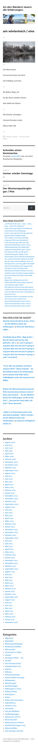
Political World (11, 692)
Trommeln (9, 708)
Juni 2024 (9, 513)
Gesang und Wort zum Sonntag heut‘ (16, 240)
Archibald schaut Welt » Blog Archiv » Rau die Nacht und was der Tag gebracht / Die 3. (18, 340)
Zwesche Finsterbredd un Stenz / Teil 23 (18, 301)
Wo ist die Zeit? (11, 720)
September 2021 (11, 597)
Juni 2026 (9, 448)
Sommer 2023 (10, 706)
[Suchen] (31, 207)
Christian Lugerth (11, 136)
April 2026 (9, 454)
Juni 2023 (9, 544)
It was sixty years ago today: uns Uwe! (17, 242)
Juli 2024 (8, 510)
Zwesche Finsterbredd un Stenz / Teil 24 (18, 250)
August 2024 (10, 507)
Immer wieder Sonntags (14, 678)
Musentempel (10, 683)
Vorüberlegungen (12, 714)
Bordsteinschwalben (13, 647)
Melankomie (10, 680)
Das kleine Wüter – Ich (14, 658)
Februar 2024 (10, 524)
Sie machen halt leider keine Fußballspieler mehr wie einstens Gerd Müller (18, 377)
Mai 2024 (8, 515)
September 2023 (11, 538)
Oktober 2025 (10, 468)
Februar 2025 (10, 490)
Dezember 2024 (11, 496)
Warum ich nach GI (12, 717)
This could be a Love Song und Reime (16, 238)
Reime (5, 139)
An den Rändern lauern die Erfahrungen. (17, 8)
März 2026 (9, 456)
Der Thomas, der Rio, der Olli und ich (16, 252)
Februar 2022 (10, 589)
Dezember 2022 (11, 560)
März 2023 (9, 552)
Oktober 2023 (10, 535)
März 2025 (9, 487)
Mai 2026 (9, 451)
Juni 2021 (8, 605)
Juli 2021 (8, 603)
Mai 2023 (8, 546)
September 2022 (11, 569)
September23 (10, 703)
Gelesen (8, 669)
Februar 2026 (10, 459)
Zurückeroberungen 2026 (15, 725)
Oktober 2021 (10, 594)
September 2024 (11, 504)
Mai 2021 (8, 608)
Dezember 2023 (11, 530)
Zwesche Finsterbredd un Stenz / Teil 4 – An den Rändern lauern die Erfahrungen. (19, 324)
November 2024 (11, 499)
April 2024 (9, 518)
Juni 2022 (9, 577)
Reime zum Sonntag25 (14, 700)
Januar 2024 (10, 527)
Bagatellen (9, 641)
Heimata (8, 672)
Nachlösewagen (11, 686)
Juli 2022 (8, 575)
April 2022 (9, 583)
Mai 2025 (8, 482)
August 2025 (10, 473)
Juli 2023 (8, 541)
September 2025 (11, 470)
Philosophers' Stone (13, 689)
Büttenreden (10, 649)
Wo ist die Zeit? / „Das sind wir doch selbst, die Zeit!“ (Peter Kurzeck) (18, 400)
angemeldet (16, 156)
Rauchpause (10, 694)
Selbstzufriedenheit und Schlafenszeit (17, 247)
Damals (8, 655)
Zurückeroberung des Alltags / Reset (16, 254)
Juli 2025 (8, 476)
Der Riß (8, 661)
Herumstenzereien (12, 675)
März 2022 (9, 586)
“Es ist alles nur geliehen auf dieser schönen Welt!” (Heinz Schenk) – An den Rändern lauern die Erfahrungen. (18, 369)
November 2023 (11, 532)
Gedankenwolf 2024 (13, 666)
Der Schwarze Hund (13, 663)
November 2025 (11, 465)
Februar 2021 (10, 617)
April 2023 (9, 549)
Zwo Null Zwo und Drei (14, 731)
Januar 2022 (10, 591)
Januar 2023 (10, 558)
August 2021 (10, 600)
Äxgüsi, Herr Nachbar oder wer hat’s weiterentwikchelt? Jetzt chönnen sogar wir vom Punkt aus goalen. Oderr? (19, 282)
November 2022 (11, 563)
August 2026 (10, 442)
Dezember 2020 (11, 622)
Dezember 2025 (11, 462)
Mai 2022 (8, 580)
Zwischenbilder (11, 728)
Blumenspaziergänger (14, 644)
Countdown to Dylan (13, 652)
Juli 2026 (8, 445)
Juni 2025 (9, 479)
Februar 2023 (10, 555)
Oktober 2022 (10, 566)
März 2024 (9, 521)
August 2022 (10, 572)
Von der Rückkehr (12, 711)
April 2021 (9, 611)
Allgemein (9, 638)
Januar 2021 (9, 619)
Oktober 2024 (10, 501)
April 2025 (9, 485)
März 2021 (9, 614)
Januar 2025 (10, 493)
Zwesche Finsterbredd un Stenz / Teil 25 (18, 245)
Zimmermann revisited (14, 723)
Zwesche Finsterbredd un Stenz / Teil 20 (18, 304)
